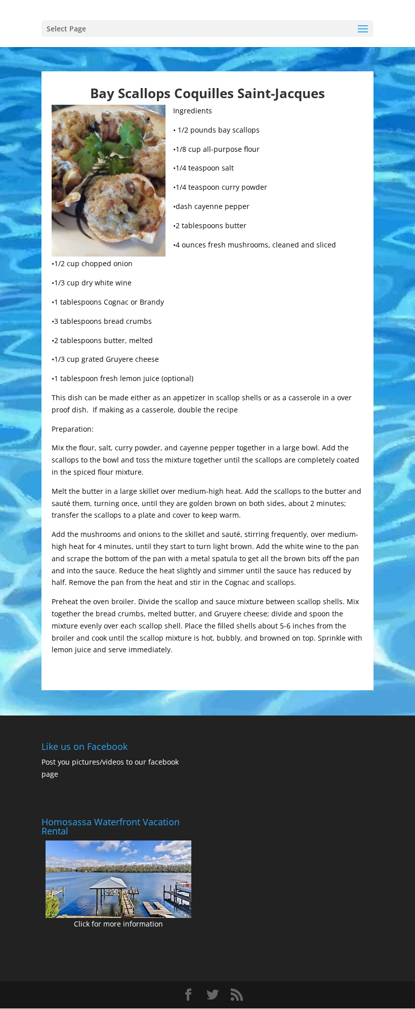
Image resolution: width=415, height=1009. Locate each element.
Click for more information (118, 924)
